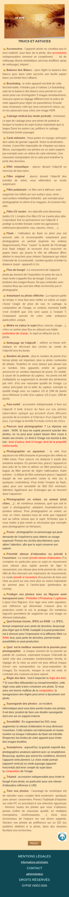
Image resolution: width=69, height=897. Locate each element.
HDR (52, 110)
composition (46, 690)
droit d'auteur (16, 441)
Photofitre (32, 598)
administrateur (34, 874)
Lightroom (60, 598)
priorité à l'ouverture (25, 577)
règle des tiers (57, 678)
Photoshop (46, 598)
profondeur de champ (15, 333)
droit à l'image (33, 441)
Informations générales (34, 862)
